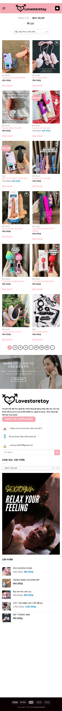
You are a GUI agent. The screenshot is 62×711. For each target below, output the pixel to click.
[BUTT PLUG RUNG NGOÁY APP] (16, 157)
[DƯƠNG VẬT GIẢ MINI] (46, 157)
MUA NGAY (7, 86)
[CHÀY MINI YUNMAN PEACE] (16, 260)
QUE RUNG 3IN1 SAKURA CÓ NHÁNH (43, 230)
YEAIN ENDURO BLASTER (12, 229)
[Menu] (3, 8)
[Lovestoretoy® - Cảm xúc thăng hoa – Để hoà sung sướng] (31, 8)
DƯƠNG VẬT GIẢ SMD (41, 128)
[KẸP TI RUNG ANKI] (46, 56)
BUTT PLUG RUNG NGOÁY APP (14, 178)
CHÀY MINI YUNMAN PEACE (13, 281)
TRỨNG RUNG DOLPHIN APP (13, 78)
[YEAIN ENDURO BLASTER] (16, 207)
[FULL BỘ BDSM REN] (46, 310)
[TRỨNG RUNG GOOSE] (16, 310)
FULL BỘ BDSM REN (40, 332)
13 (36, 347)
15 (47, 347)
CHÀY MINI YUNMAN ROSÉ (43, 281)
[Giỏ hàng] (57, 8)
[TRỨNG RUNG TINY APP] (16, 107)
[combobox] (31, 468)
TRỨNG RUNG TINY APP (12, 128)
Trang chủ (23, 18)
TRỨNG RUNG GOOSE (11, 332)
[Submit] (57, 452)
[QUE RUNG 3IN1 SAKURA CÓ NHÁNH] (46, 207)
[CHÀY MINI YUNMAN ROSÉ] (46, 260)
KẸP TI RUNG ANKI (39, 78)
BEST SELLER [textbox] (29, 468)
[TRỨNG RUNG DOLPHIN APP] (16, 56)
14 (42, 347)
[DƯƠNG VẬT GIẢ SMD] (46, 107)
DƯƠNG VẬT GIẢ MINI (41, 178)
